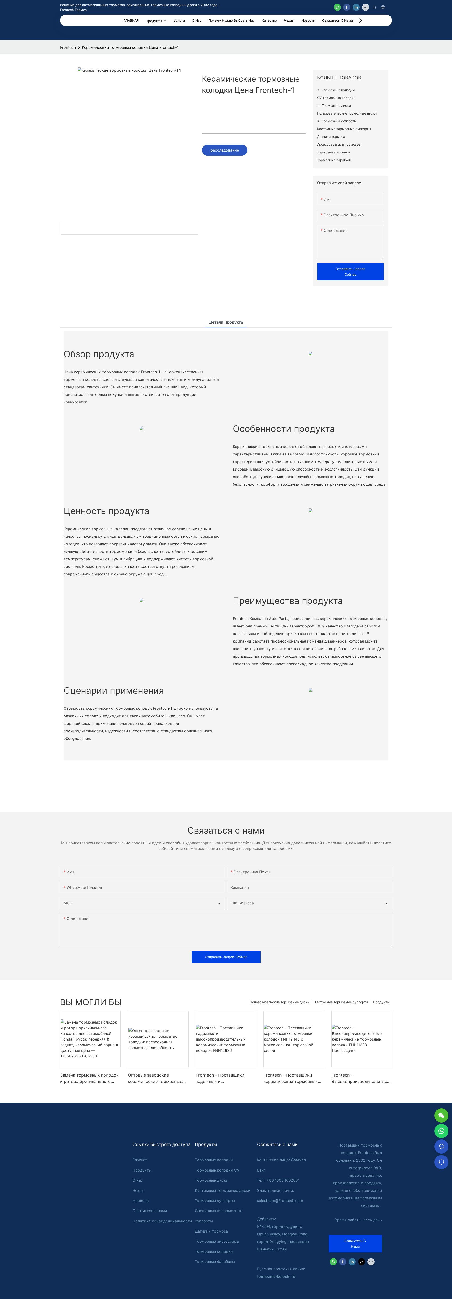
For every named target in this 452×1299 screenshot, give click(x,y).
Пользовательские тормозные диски (279, 1002)
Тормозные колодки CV (217, 1170)
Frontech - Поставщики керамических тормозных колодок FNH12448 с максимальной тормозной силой (291, 1079)
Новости (141, 1200)
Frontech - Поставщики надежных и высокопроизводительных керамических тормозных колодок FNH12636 (223, 1079)
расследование (224, 150)
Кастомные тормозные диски (222, 1190)
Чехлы (138, 1190)
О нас (138, 1180)
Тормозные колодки (214, 1159)
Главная (140, 1159)
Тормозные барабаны (215, 1261)
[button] (360, 20)
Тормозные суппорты (215, 1200)
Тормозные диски (211, 1180)
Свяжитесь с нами (150, 1210)
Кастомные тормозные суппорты (341, 1002)
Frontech (68, 47)
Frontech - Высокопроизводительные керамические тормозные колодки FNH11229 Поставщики (359, 1079)
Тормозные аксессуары (217, 1241)
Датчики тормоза (211, 1231)
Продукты (381, 1002)
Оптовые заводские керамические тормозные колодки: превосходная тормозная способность (155, 1079)
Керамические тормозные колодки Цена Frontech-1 (130, 47)
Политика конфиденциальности (162, 1221)
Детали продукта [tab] (226, 322)
